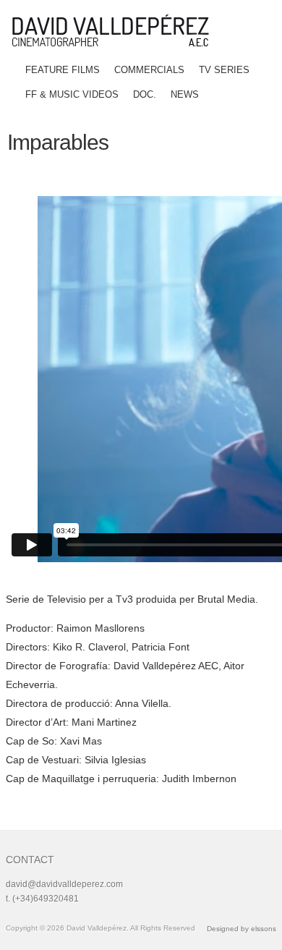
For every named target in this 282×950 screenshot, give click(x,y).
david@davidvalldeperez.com (64, 884)
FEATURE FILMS (62, 69)
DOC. (144, 94)
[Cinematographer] (116, 30)
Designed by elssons (241, 929)
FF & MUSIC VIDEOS (72, 94)
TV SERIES (224, 69)
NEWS (185, 94)
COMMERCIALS (149, 69)
